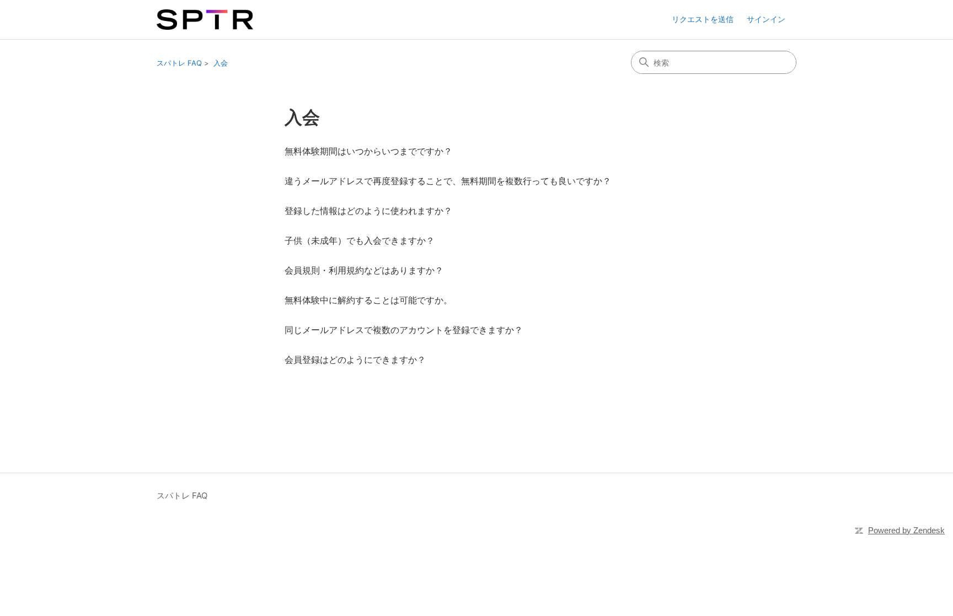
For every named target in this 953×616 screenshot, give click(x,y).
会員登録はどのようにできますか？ (355, 359)
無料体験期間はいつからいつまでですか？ (368, 151)
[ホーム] (205, 19)
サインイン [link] (766, 19)
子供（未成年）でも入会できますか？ (360, 240)
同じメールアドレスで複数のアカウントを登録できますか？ (404, 329)
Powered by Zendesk (906, 530)
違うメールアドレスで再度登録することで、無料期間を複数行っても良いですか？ (448, 180)
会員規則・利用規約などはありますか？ (364, 270)
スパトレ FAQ (179, 62)
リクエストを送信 (703, 19)
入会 (220, 62)
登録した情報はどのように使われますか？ (368, 210)
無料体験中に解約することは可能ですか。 (368, 300)
